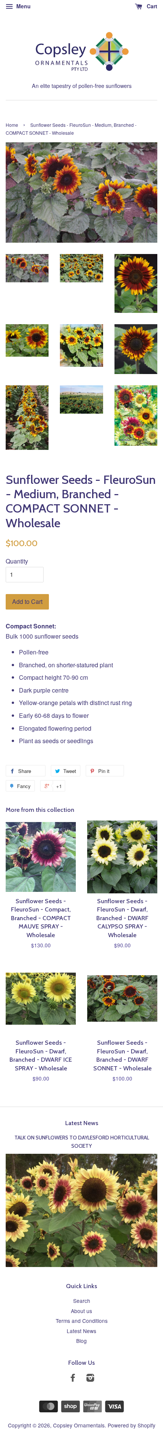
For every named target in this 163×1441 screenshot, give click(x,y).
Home (12, 125)
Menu (23, 6)
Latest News (81, 1123)
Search (81, 1300)
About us (81, 1311)
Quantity (17, 561)
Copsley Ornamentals (79, 1425)
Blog (81, 1340)
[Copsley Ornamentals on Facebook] (73, 1378)
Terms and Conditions (82, 1320)
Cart (151, 6)
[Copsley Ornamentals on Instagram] (90, 1378)
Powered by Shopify (131, 1425)
